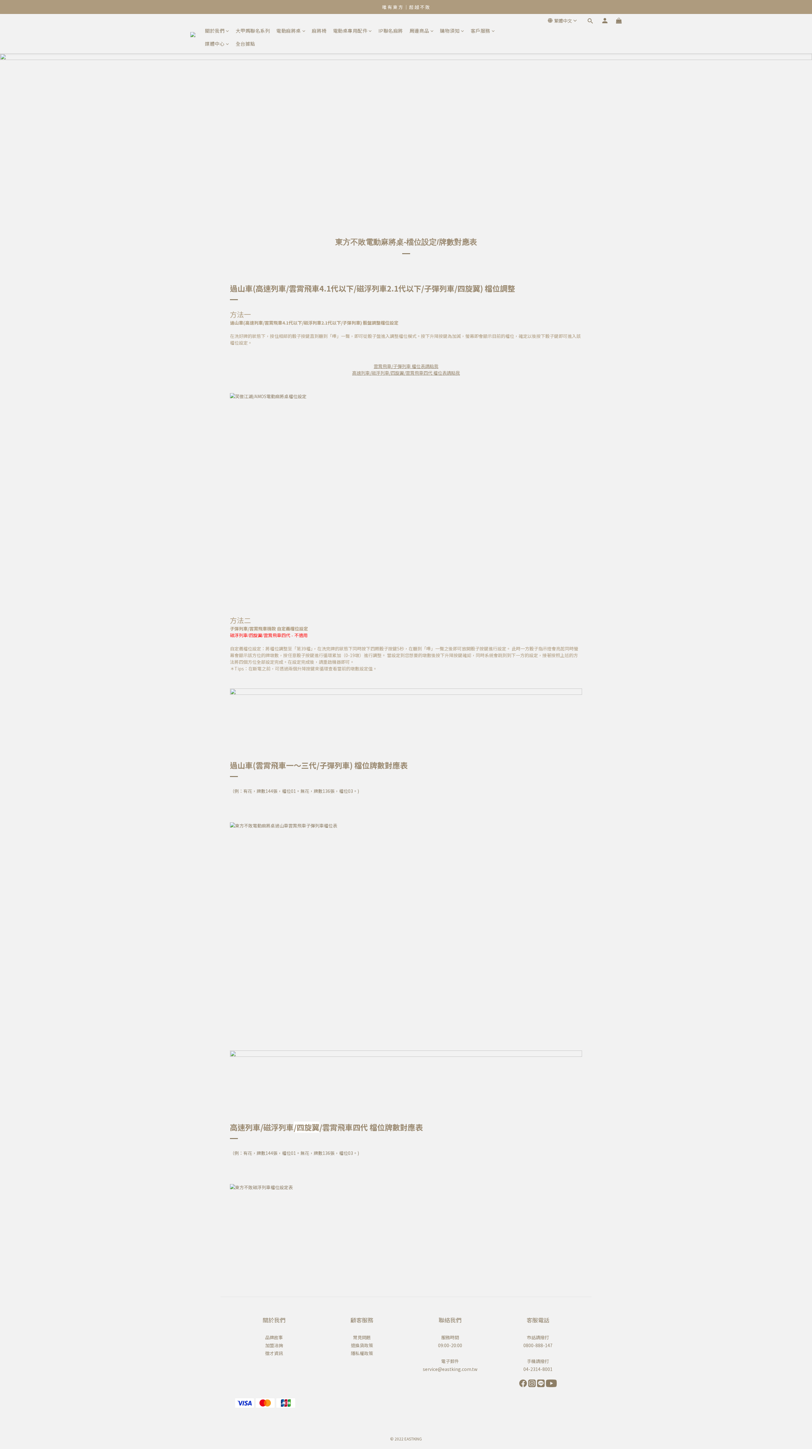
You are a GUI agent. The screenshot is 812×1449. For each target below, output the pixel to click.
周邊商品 (419, 30)
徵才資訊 (274, 1353)
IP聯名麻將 (390, 30)
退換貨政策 (362, 1345)
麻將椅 (319, 30)
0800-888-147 (538, 1345)
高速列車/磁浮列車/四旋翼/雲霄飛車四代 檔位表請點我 (406, 373)
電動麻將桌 (288, 30)
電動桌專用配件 (350, 30)
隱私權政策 (362, 1353)
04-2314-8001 (538, 1369)
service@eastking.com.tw (450, 1369)
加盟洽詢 (274, 1345)
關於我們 (215, 30)
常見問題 (362, 1337)
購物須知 (450, 30)
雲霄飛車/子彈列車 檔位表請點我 (406, 366)
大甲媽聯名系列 (253, 30)
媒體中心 (215, 44)
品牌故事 (274, 1337)
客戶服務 (480, 30)
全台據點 (245, 44)
